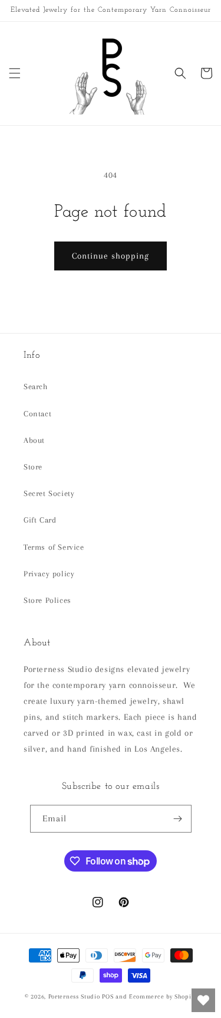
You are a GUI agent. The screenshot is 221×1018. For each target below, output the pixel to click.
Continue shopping (110, 255)
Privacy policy (49, 573)
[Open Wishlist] (203, 1000)
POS (107, 996)
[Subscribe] (178, 819)
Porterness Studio (74, 996)
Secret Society (49, 493)
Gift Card (40, 519)
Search (36, 386)
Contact (37, 413)
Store (33, 466)
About (34, 440)
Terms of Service (54, 547)
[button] (15, 73)
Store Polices (47, 600)
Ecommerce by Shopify (162, 996)
